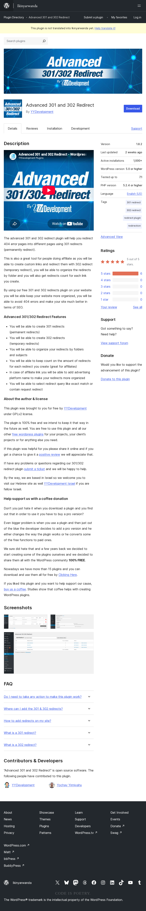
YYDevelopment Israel (59, 483)
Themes (45, 819)
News (8, 819)
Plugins (44, 826)
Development (80, 128)
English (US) (134, 193)
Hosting (9, 826)
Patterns (45, 833)
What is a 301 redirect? (20, 733)
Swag (116, 833)
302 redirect (134, 210)
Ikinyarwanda (22, 883)
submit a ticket (34, 469)
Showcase (46, 812)
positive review (49, 454)
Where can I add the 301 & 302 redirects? (33, 709)
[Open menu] (140, 5)
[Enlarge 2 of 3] (88, 619)
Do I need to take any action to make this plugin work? (43, 697)
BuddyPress (14, 865)
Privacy (9, 833)
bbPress (11, 859)
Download (133, 108)
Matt (9, 852)
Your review (109, 307)
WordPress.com (17, 845)
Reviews (32, 128)
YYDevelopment (42, 112)
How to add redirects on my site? (27, 721)
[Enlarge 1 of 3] (42, 619)
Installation (54, 128)
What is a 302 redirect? (20, 745)
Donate (117, 826)
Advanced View (112, 237)
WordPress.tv (86, 833)
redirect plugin (132, 217)
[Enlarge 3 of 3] (88, 637)
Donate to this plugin (115, 379)
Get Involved (119, 812)
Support (136, 128)
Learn (79, 812)
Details (12, 128)
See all (137, 307)
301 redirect (134, 202)
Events (115, 819)
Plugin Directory (14, 17)
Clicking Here (68, 575)
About (8, 812)
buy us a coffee (15, 589)
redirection (134, 225)
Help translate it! (105, 28)
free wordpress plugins (28, 434)
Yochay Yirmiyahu (69, 785)
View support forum (114, 343)
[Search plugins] (44, 41)
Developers (83, 826)
